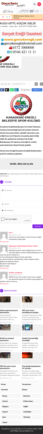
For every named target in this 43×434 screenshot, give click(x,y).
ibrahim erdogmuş (15, 272)
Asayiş (11, 26)
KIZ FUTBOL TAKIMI (27, 174)
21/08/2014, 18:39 (16, 235)
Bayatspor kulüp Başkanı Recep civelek (23, 246)
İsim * (11, 233)
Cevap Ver (5, 241)
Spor (15, 26)
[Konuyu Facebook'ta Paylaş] (2, 89)
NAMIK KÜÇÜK (38, 174)
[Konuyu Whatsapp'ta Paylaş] (12, 89)
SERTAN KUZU (4, 176)
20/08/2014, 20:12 (16, 248)
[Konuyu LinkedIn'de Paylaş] (16, 89)
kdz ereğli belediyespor (14, 174)
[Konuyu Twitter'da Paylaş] (7, 89)
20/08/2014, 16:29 (16, 275)
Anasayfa (5, 26)
